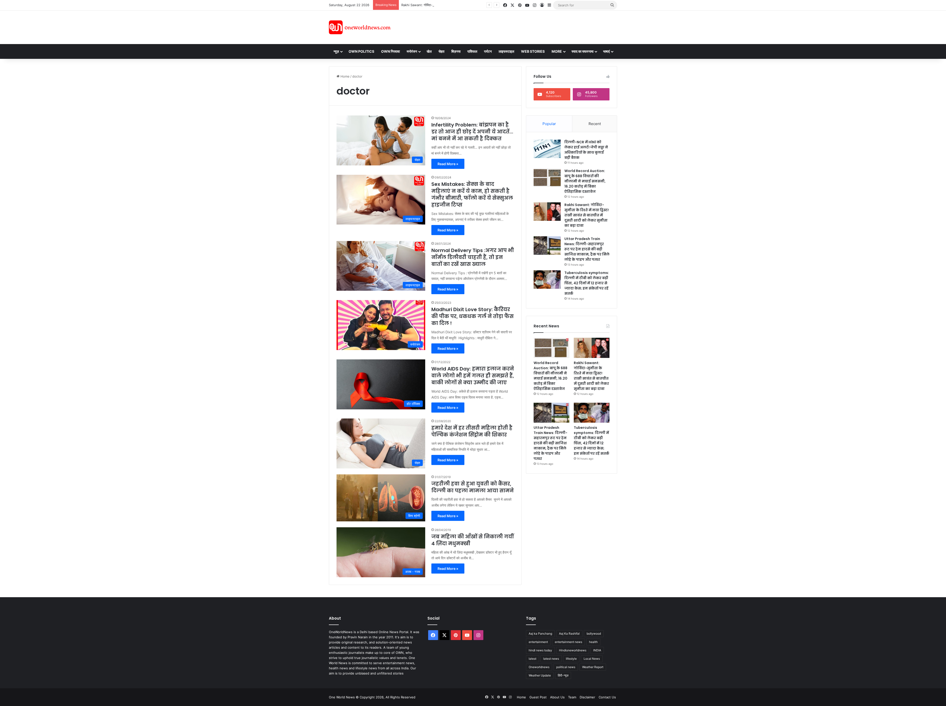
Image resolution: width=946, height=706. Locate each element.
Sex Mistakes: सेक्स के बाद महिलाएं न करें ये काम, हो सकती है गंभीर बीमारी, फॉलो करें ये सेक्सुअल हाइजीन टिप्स (472, 194)
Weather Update (540, 675)
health (593, 642)
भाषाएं (606, 51)
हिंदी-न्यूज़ (563, 675)
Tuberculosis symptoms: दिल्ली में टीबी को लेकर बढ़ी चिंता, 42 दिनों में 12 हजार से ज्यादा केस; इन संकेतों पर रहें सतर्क (586, 283)
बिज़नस (455, 51)
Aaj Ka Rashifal (569, 633)
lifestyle (571, 658)
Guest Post (538, 697)
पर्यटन (488, 51)
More (557, 51)
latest (532, 658)
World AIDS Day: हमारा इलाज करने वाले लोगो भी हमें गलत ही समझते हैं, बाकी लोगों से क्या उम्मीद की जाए (472, 375)
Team (572, 697)
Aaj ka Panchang (540, 633)
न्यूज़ (336, 51)
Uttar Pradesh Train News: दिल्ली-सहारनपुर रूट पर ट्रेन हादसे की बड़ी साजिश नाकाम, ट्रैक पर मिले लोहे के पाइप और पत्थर (586, 249)
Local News (592, 658)
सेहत (441, 51)
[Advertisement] (517, 27)
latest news (551, 658)
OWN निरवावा (390, 51)
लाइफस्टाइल (506, 51)
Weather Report (592, 667)
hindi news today (540, 650)
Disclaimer (587, 697)
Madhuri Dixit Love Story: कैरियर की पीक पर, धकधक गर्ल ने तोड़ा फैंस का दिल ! (472, 316)
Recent (595, 123)
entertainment (538, 642)
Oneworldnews (539, 667)
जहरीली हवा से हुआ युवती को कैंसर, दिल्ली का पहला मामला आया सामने (472, 487)
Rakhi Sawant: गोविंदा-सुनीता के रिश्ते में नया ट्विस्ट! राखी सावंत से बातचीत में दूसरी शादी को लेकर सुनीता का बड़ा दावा (472, 5)
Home (344, 76)
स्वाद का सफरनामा (582, 51)
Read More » (448, 164)
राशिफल (472, 51)
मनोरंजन (412, 51)
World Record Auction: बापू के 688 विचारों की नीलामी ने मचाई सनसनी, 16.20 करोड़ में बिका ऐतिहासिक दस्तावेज (585, 181)
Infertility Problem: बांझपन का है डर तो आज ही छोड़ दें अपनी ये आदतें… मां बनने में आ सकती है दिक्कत (472, 131)
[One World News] (359, 27)
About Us (557, 697)
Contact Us (607, 697)
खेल (429, 51)
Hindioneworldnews (572, 650)
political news (565, 667)
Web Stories (533, 51)
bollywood (594, 633)
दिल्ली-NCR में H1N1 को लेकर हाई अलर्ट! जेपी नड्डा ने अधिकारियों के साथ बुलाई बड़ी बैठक (586, 150)
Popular (549, 123)
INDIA (597, 650)
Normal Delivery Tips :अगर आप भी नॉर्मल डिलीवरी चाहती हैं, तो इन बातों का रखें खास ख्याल (472, 257)
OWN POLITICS (361, 51)
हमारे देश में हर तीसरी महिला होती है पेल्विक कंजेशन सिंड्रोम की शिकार (471, 431)
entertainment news (568, 642)
